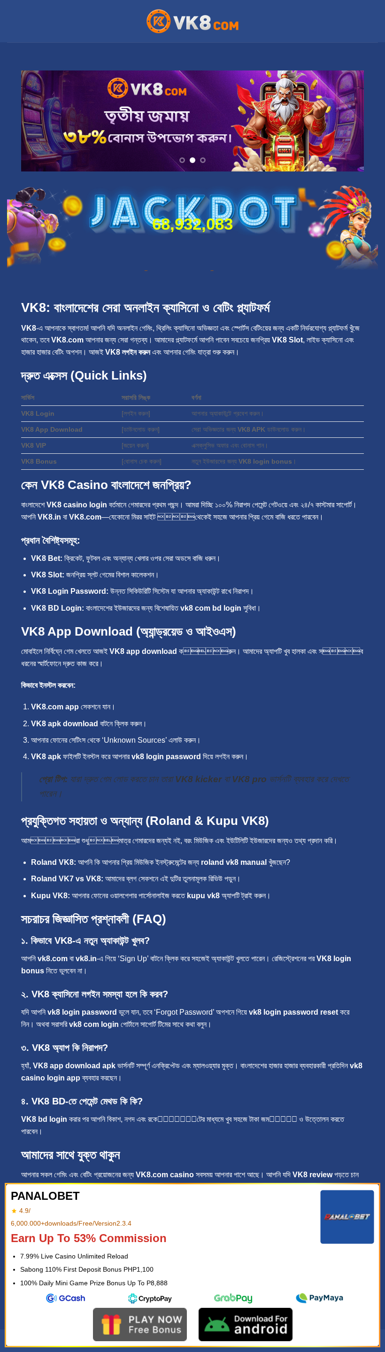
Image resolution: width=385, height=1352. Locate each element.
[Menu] (12, 20)
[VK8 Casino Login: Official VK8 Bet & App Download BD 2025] (192, 21)
